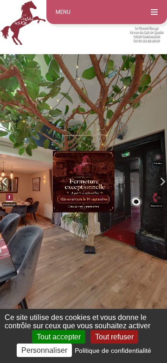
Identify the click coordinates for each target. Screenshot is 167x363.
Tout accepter (59, 337)
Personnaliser (44, 350)
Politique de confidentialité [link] (113, 350)
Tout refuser (114, 337)
